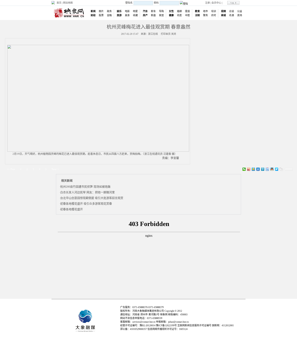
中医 (187, 15)
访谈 (231, 11)
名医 (179, 15)
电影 (127, 11)
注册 (207, 2)
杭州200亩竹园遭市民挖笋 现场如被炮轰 (85, 186)
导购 (161, 11)
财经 (93, 15)
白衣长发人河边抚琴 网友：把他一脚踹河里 (87, 192)
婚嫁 (179, 11)
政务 (109, 11)
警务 (205, 15)
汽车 (145, 11)
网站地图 (68, 2)
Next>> (55, 169)
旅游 (119, 15)
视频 (223, 11)
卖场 (239, 15)
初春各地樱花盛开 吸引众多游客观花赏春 (86, 203)
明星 (135, 11)
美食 (127, 15)
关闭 (173, 34)
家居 (161, 15)
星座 (187, 11)
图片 (101, 11)
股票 (101, 15)
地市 (205, 11)
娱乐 (119, 11)
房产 (145, 15)
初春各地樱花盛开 (71, 209)
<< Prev (11, 169)
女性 (171, 11)
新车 (153, 11)
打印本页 (166, 34)
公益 (239, 11)
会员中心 (216, 2)
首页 (59, 2)
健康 (171, 15)
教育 (197, 11)
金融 (109, 15)
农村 (213, 15)
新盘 (153, 15)
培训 (213, 11)
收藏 (135, 15)
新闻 (93, 11)
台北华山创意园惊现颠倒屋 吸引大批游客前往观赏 (91, 198)
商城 (223, 15)
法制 (197, 15)
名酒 (231, 15)
